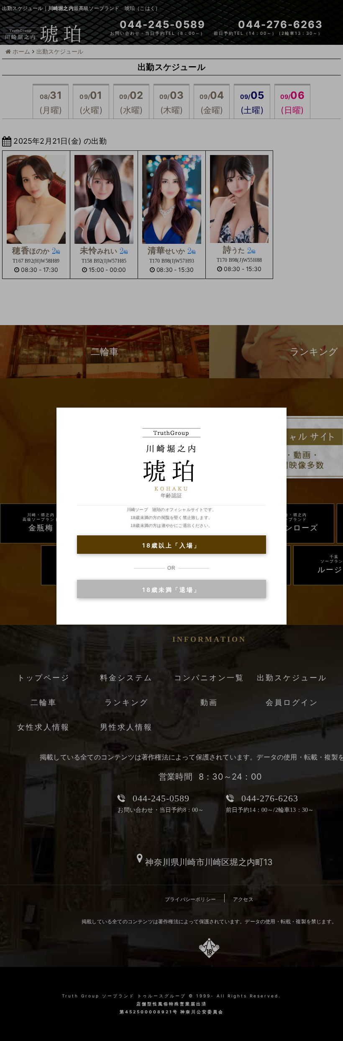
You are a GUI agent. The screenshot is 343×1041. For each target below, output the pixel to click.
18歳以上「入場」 (171, 545)
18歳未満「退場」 (171, 589)
